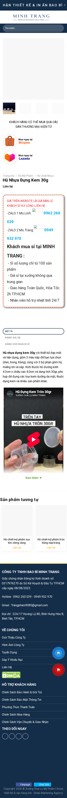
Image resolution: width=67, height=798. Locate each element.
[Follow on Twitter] (19, 736)
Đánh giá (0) (12, 337)
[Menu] (62, 17)
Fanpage (25, 784)
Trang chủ (9, 175)
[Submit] (60, 28)
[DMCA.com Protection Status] (11, 674)
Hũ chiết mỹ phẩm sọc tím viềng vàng (17, 541)
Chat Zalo (44, 784)
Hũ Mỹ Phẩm (25, 175)
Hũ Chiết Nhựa (45, 175)
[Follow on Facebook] (5, 736)
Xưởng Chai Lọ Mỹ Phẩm (40, 788)
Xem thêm (32, 478)
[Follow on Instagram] (12, 736)
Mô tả (8, 331)
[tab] (33, 331)
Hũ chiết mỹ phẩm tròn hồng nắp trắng (51, 541)
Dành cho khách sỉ (17, 344)
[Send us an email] (25, 736)
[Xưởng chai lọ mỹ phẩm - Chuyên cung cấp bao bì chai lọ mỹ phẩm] (31, 17)
